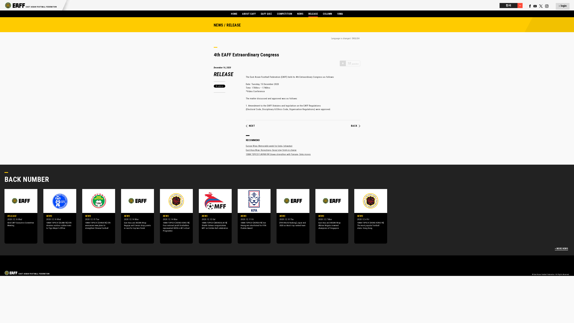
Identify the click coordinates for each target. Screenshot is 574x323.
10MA (340, 13)
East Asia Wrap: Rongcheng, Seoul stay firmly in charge (271, 150)
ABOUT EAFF (249, 13)
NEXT (252, 126)
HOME (234, 13)
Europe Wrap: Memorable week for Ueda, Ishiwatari (269, 146)
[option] (18, 216)
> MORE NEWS (561, 248)
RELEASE (313, 13)
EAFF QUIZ (266, 13)
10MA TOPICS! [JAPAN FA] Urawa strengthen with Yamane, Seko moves (278, 154)
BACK (354, 126)
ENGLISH (355, 38)
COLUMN (327, 13)
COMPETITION (284, 13)
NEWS (300, 13)
